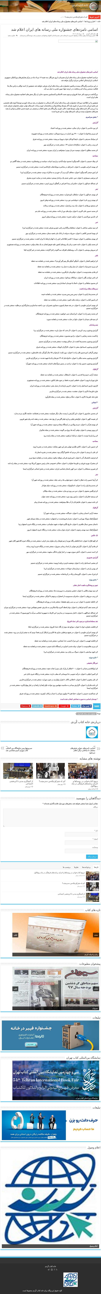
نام (96, 831)
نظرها (76, 867)
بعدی (96, 935)
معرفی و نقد (37, 35)
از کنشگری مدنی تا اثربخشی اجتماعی (73, 17)
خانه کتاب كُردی (50, 1266)
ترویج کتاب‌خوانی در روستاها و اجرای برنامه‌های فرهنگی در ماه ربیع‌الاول (85, 783)
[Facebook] (54, 1269)
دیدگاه (95, 807)
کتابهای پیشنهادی (47, 35)
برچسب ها (66, 867)
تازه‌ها (96, 867)
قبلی (15, 935)
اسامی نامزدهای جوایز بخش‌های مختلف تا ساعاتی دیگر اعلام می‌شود (82, 749)
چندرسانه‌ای (55, 35)
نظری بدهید (11, 35)
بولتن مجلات (82, 35)
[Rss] (57, 1269)
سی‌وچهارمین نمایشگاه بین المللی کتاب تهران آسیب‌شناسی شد (19, 748)
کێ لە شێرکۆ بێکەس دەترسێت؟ (52, 781)
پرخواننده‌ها (86, 867)
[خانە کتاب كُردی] (50, 6)
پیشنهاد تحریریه (73, 35)
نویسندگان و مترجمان (26, 35)
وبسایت (95, 847)
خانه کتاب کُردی (91, 34)
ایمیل (95, 839)
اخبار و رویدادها (90, 21)
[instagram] (52, 1269)
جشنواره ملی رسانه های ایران (86, 714)
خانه (98, 21)
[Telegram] (48, 1269)
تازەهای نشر (64, 35)
